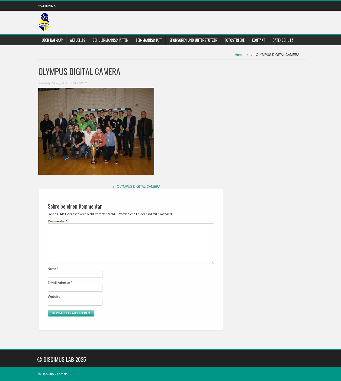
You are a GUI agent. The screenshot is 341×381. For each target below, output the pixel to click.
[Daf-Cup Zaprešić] (44, 21)
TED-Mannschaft (149, 40)
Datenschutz (283, 40)
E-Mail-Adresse (60, 282)
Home (239, 54)
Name (53, 269)
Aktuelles (77, 40)
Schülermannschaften (110, 40)
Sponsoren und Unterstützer (193, 40)
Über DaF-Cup (52, 40)
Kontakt (258, 40)
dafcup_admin (59, 83)
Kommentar (57, 221)
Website (54, 296)
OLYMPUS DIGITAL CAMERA (136, 186)
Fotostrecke (234, 40)
